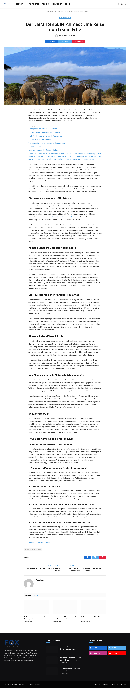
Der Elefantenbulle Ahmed (61, 217)
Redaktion (64, 35)
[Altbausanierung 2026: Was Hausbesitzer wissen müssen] (93, 607)
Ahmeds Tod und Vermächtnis (39, 139)
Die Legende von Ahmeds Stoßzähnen (42, 129)
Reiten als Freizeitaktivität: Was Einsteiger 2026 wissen (36, 618)
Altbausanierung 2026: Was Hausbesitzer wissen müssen (92, 618)
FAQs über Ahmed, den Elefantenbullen (43, 150)
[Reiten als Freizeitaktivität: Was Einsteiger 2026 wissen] (36, 607)
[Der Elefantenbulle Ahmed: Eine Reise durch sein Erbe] (65, 76)
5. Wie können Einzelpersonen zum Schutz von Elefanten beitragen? (71, 159)
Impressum (106, 684)
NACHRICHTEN (33, 4)
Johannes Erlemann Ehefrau (39, 543)
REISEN (67, 4)
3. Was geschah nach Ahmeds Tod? (52, 156)
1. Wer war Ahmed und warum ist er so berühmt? (46, 154)
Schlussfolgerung (35, 147)
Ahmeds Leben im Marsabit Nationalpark (44, 132)
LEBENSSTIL (19, 4)
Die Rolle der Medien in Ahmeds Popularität (45, 136)
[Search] (122, 4)
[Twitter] (8, 119)
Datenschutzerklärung (119, 684)
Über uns (98, 684)
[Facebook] (8, 115)
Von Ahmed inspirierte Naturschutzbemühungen (46, 143)
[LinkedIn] (8, 124)
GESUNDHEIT (57, 4)
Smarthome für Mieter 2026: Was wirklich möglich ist (65, 618)
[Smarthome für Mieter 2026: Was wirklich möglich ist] (65, 607)
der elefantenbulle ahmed (33, 549)
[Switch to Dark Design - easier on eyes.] (125, 4)
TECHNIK (45, 4)
